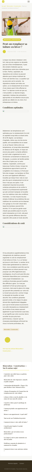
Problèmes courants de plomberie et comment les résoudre (15, 444)
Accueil (4, 6)
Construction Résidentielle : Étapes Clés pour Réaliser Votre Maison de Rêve (16, 386)
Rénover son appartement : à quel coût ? (15, 414)
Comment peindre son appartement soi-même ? (16, 409)
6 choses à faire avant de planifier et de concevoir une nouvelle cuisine (15, 398)
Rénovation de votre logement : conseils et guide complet (15, 380)
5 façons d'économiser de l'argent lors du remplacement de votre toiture (16, 392)
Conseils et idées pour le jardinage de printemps (15, 403)
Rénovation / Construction (14, 6)
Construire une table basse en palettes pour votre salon (15, 375)
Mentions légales (12, 463)
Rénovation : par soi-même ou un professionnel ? (14, 432)
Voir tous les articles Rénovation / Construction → (13, 350)
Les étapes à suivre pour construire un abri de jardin (15, 438)
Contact (22, 463)
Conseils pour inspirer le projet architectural (13, 427)
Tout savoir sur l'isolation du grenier (15, 418)
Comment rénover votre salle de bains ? (16, 422)
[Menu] (28, 1)
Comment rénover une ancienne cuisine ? (16, 450)
